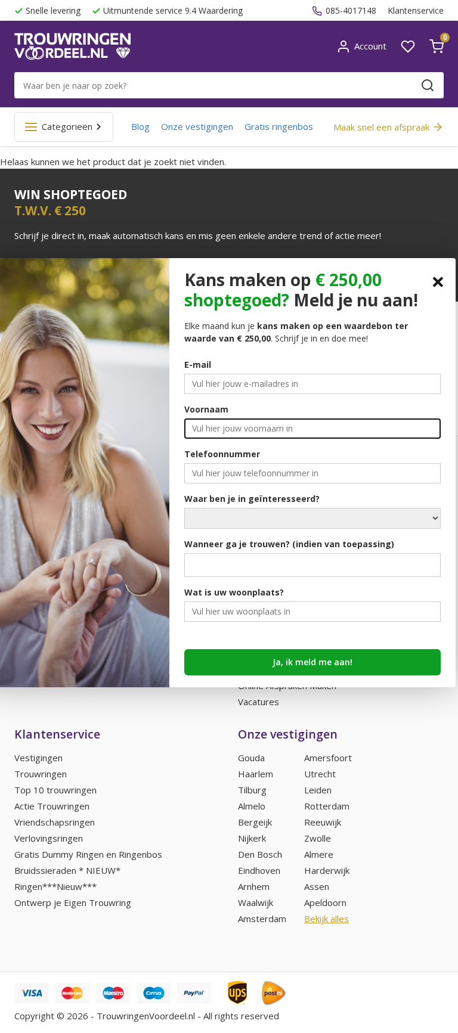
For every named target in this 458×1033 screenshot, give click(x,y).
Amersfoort (328, 758)
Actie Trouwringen (51, 806)
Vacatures (258, 702)
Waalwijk (255, 902)
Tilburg (252, 790)
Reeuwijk (322, 822)
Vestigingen (38, 758)
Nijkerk (252, 838)
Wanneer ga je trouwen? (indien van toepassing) (289, 544)
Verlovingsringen (48, 838)
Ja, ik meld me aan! (312, 662)
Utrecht (320, 774)
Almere (318, 854)
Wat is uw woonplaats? (234, 592)
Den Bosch (260, 854)
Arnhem (254, 886)
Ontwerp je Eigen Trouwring (72, 902)
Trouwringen (40, 774)
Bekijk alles (326, 919)
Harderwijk (326, 870)
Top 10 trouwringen (55, 790)
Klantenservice (416, 10)
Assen (316, 886)
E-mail (197, 364)
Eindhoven (259, 870)
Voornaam (206, 409)
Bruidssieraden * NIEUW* (67, 870)
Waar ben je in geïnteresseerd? (252, 498)
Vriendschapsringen (54, 822)
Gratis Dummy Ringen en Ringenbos (88, 854)
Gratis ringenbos (279, 126)
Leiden (318, 790)
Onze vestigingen (197, 126)
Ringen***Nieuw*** (55, 886)
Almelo (251, 806)
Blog (140, 126)
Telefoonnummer (222, 454)
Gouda (251, 758)
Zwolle (317, 838)
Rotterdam (326, 806)
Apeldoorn (325, 902)
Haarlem (255, 774)
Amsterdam (262, 919)
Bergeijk (255, 822)
